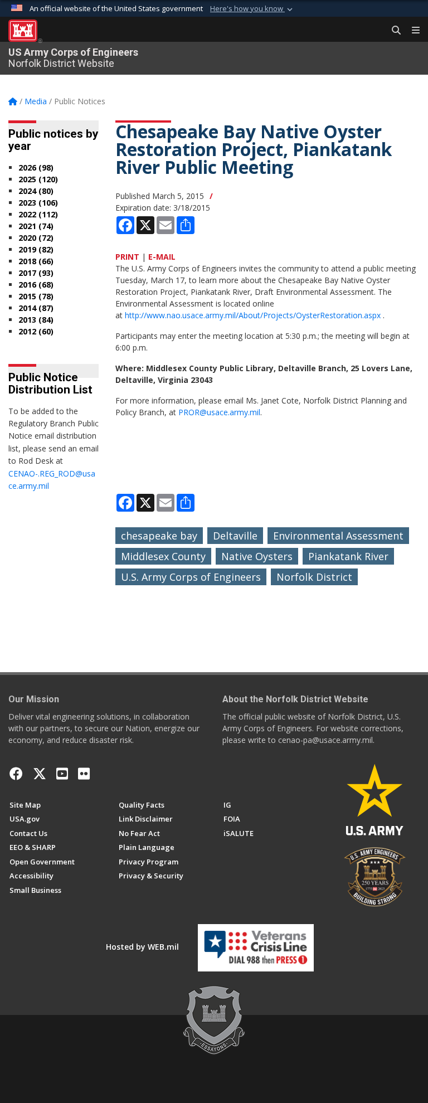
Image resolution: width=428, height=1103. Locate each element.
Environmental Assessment (338, 535)
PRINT (127, 256)
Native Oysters (257, 556)
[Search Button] (392, 31)
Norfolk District (314, 577)
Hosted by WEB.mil (142, 946)
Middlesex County (163, 556)
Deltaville (235, 535)
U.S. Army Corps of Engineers (191, 577)
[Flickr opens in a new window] (84, 774)
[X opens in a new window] (39, 774)
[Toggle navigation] (411, 31)
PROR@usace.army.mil (219, 412)
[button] (252, 8)
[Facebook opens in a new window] (16, 774)
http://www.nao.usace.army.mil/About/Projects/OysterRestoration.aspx (253, 315)
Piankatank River (348, 556)
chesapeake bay (159, 535)
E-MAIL (162, 256)
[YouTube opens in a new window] (62, 774)
